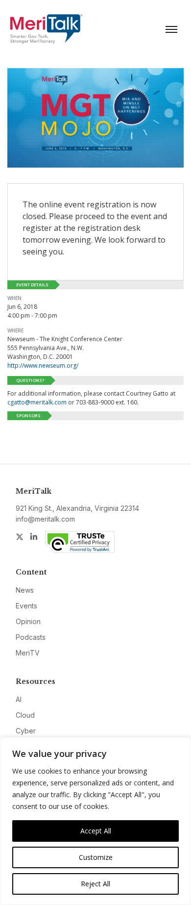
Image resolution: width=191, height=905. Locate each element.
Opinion (28, 621)
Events (26, 606)
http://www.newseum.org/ (42, 365)
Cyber (26, 731)
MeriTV (28, 653)
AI (19, 699)
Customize (96, 857)
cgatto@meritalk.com (37, 402)
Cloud (25, 715)
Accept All (95, 830)
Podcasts (31, 637)
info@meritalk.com (45, 519)
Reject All (95, 883)
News (25, 590)
